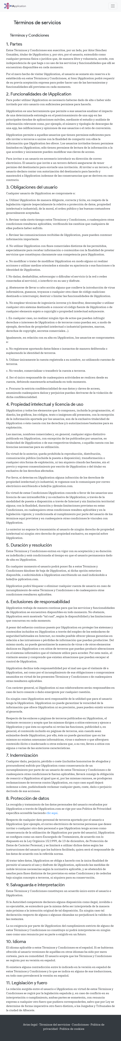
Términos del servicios (54, 1024)
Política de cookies (72, 1029)
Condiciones (80, 1024)
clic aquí (52, 813)
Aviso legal (30, 1024)
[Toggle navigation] (112, 6)
